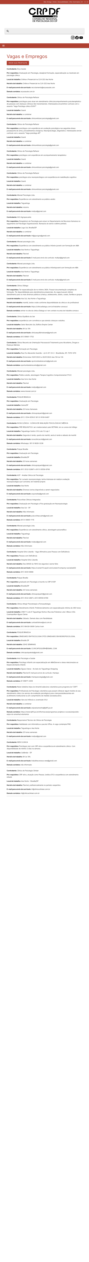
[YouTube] (81, 38)
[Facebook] (77, 38)
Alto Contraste (74, 2)
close (81, 31)
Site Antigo (48, 2)
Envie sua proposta (18, 63)
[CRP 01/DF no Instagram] (73, 38)
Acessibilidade (63, 2)
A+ (82, 2)
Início (55, 2)
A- (87, 2)
